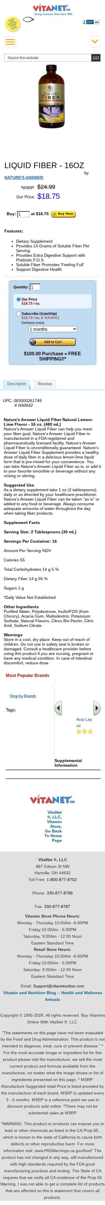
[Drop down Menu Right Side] (95, 41)
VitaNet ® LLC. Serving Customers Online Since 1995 (52, 10)
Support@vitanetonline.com (58, 986)
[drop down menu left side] (10, 42)
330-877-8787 (57, 906)
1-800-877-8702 (62, 879)
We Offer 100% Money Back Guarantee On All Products (13, 24)
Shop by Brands (23, 696)
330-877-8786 (60, 893)
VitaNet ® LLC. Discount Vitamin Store (52, 799)
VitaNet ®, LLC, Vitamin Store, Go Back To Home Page (53, 826)
